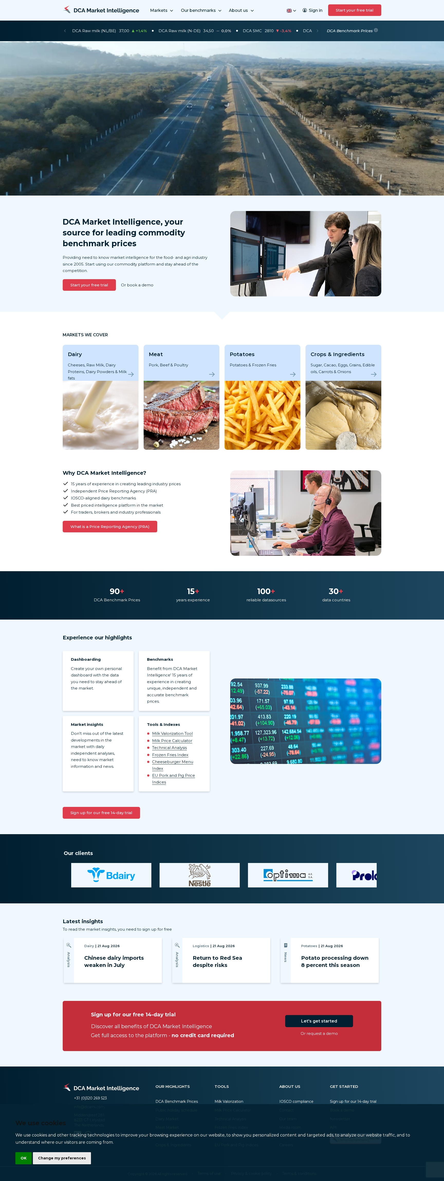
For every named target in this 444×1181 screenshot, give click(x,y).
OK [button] (23, 1158)
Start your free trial (355, 10)
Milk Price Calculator (172, 740)
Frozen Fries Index (170, 754)
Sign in (315, 10)
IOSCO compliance (296, 1101)
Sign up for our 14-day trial (353, 1101)
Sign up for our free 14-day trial (101, 812)
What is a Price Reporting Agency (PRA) (110, 526)
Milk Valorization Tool (172, 733)
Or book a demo (137, 285)
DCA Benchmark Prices (176, 1101)
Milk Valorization (229, 1101)
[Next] (317, 31)
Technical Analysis (169, 747)
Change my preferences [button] (62, 1158)
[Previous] (65, 31)
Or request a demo (319, 1033)
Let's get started (319, 1021)
